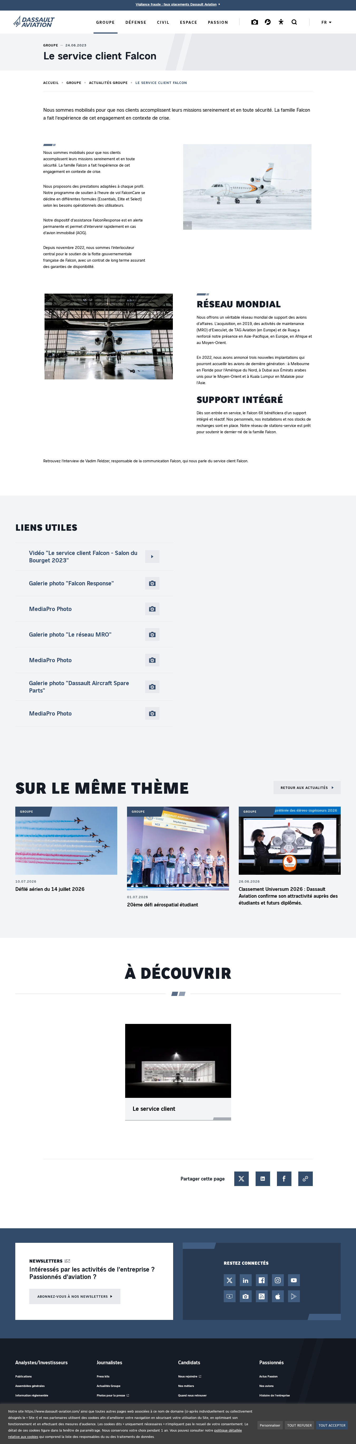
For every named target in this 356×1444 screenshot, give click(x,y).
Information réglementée (31, 1395)
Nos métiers (186, 1386)
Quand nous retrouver (192, 1395)
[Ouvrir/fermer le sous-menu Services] (267, 21)
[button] (247, 188)
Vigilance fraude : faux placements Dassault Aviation (176, 4)
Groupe (73, 83)
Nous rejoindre (187, 1376)
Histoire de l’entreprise (274, 1395)
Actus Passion (268, 1376)
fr (324, 22)
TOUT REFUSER (299, 1425)
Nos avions (266, 1386)
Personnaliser (270, 1425)
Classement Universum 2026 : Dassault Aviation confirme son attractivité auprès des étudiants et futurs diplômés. (288, 896)
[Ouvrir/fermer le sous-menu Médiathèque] (254, 21)
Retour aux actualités (305, 787)
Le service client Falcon (161, 83)
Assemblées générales (30, 1386)
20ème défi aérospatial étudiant (162, 904)
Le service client (154, 1108)
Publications (23, 1376)
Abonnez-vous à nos (72, 1296)
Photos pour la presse (111, 1395)
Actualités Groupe (108, 83)
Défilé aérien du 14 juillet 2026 (50, 889)
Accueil (51, 83)
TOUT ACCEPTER (332, 1425)
